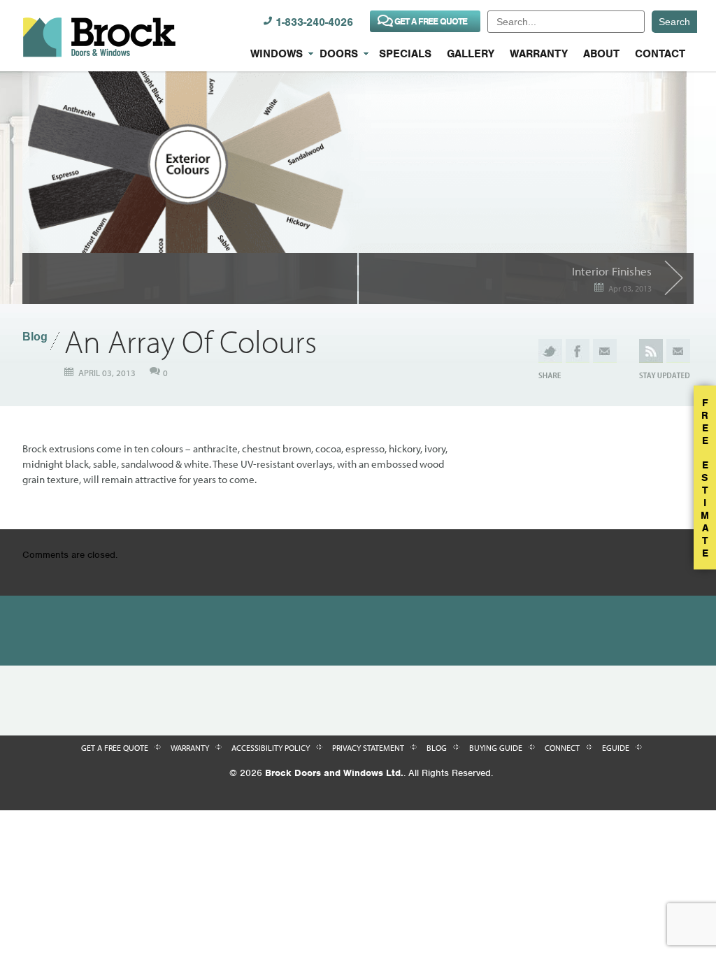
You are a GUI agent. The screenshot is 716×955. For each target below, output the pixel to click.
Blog (35, 337)
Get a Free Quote (114, 747)
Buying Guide (495, 747)
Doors (339, 54)
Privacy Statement (368, 747)
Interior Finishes (612, 271)
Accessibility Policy (270, 747)
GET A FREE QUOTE (430, 21)
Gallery (470, 54)
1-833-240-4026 (314, 22)
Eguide (615, 747)
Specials (405, 54)
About (601, 54)
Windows (276, 54)
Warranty (539, 54)
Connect (562, 747)
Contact (660, 54)
